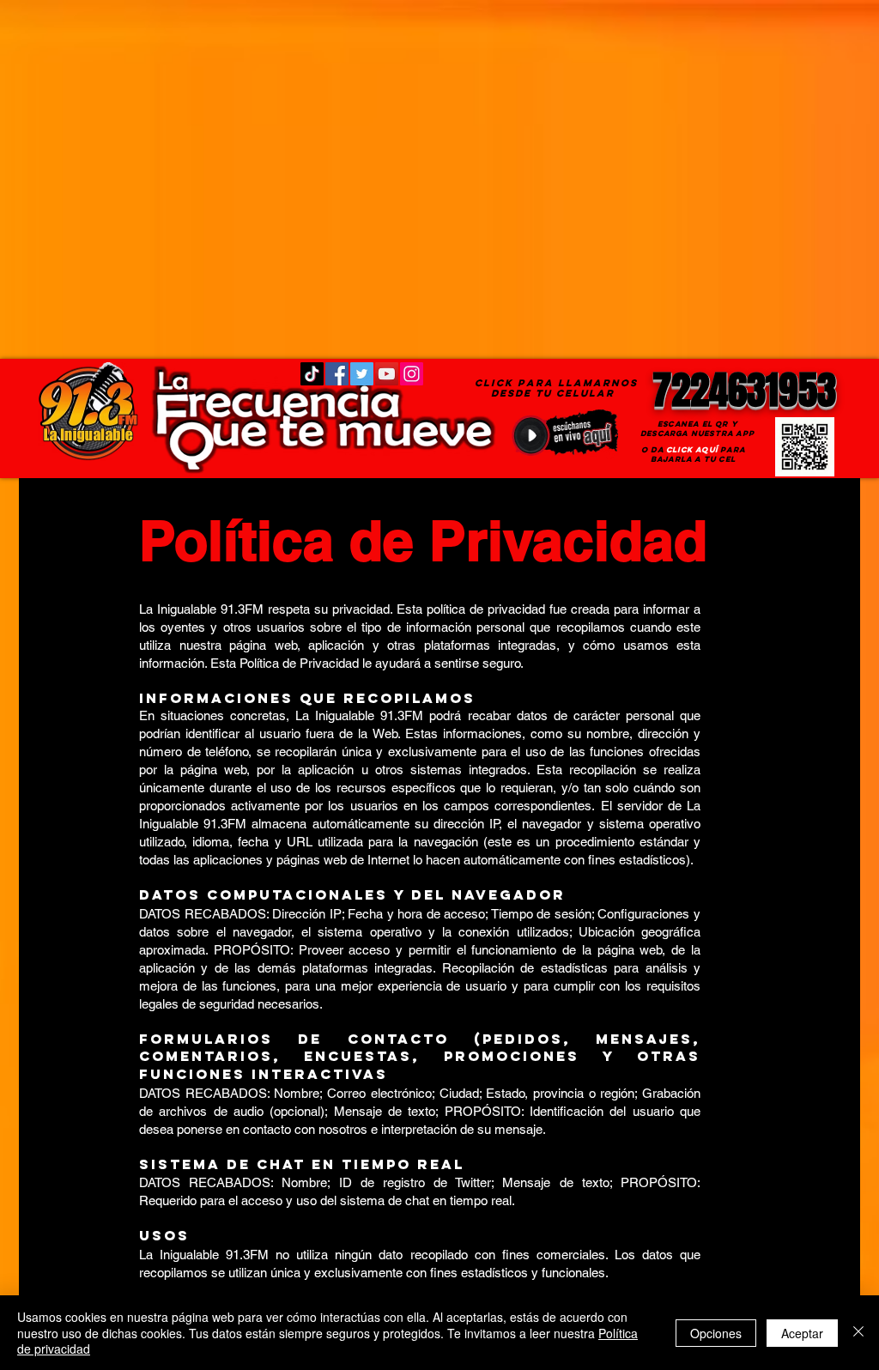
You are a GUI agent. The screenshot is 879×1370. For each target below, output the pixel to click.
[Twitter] (361, 373)
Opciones (716, 1333)
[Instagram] (411, 373)
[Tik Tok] (312, 373)
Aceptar (802, 1333)
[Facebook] (337, 373)
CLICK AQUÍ (692, 449)
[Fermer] (858, 1332)
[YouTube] (386, 373)
